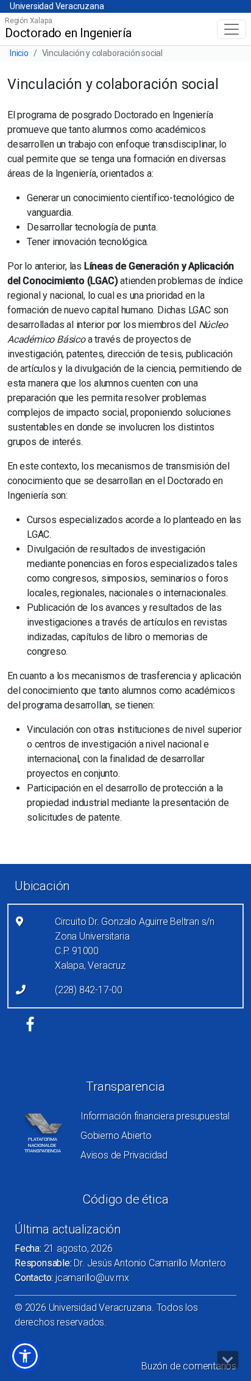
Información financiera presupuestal (155, 1116)
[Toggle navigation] (231, 29)
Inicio (19, 53)
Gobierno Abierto (116, 1135)
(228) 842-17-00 (88, 990)
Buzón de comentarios (188, 1366)
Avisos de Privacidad (124, 1155)
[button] (25, 1356)
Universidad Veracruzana (57, 6)
